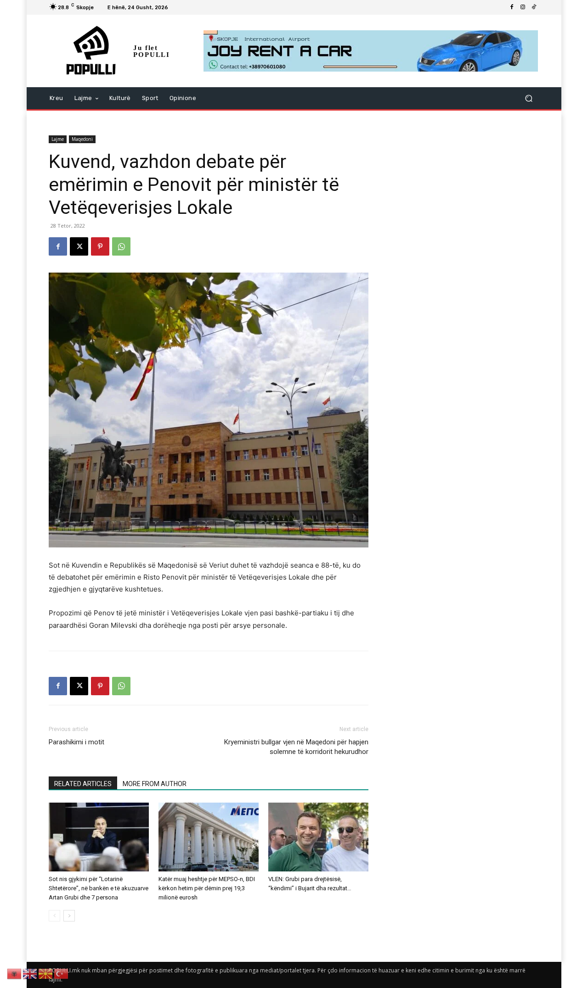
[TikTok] (533, 7)
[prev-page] (54, 915)
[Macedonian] (46, 973)
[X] (79, 246)
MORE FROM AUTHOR (155, 783)
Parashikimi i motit (76, 742)
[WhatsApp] (121, 246)
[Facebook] (511, 7)
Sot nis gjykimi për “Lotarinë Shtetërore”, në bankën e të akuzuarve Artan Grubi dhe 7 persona (98, 888)
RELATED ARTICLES (83, 783)
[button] (528, 98)
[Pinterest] (100, 246)
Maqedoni (82, 139)
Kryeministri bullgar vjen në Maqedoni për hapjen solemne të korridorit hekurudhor (296, 747)
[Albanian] (15, 973)
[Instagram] (522, 7)
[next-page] (69, 915)
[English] (30, 973)
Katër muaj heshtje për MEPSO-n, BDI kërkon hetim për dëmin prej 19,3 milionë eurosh (206, 888)
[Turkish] (61, 973)
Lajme (57, 139)
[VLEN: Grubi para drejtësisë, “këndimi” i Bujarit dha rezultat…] (318, 837)
